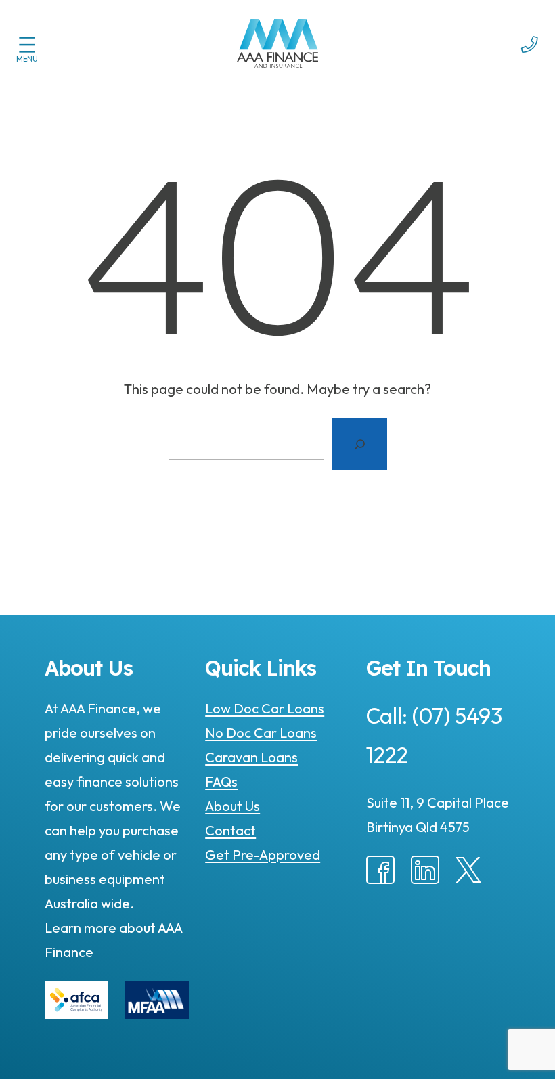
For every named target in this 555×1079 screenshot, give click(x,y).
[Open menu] (27, 45)
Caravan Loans (251, 757)
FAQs (221, 781)
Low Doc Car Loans (264, 708)
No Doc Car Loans (261, 732)
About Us (232, 805)
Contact (230, 830)
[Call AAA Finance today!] (529, 61)
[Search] (359, 444)
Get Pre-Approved (262, 854)
